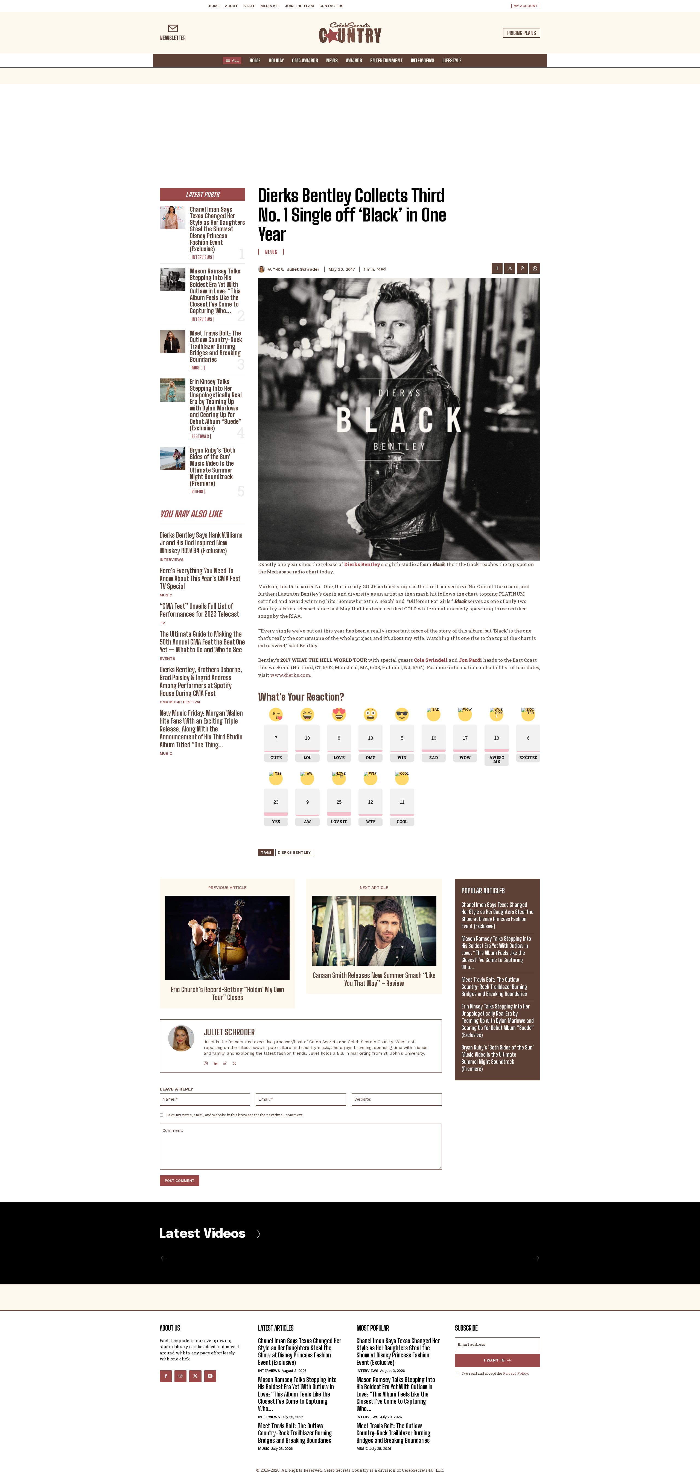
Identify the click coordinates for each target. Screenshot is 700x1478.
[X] (509, 268)
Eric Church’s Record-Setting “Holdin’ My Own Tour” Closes (227, 993)
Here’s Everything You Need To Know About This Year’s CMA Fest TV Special (200, 578)
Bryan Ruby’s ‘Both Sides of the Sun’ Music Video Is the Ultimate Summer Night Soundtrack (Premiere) (212, 467)
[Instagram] (206, 1062)
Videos (197, 491)
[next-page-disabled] (536, 1258)
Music (197, 368)
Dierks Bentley (294, 852)
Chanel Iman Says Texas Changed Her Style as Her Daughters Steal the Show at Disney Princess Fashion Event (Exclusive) (217, 229)
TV (162, 623)
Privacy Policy (515, 1373)
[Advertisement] (350, 125)
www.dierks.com (290, 675)
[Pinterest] (522, 268)
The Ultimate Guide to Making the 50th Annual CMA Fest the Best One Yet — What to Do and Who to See (202, 642)
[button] (470, 60)
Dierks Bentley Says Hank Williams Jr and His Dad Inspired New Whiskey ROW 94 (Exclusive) (201, 543)
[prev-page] (164, 1258)
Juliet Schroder (303, 269)
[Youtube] (210, 1376)
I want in (494, 1360)
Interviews (202, 257)
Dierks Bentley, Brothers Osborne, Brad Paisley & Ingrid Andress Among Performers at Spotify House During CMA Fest (201, 681)
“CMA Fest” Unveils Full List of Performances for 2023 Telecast (199, 610)
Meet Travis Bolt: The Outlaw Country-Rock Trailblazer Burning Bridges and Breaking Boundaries (216, 346)
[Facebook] (497, 268)
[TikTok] (225, 1062)
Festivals (200, 436)
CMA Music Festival (181, 702)
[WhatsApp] (534, 268)
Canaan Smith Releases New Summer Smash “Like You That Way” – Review (374, 979)
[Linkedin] (215, 1062)
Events (167, 658)
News (271, 252)
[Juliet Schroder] (263, 269)
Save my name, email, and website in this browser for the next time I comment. (235, 1114)
